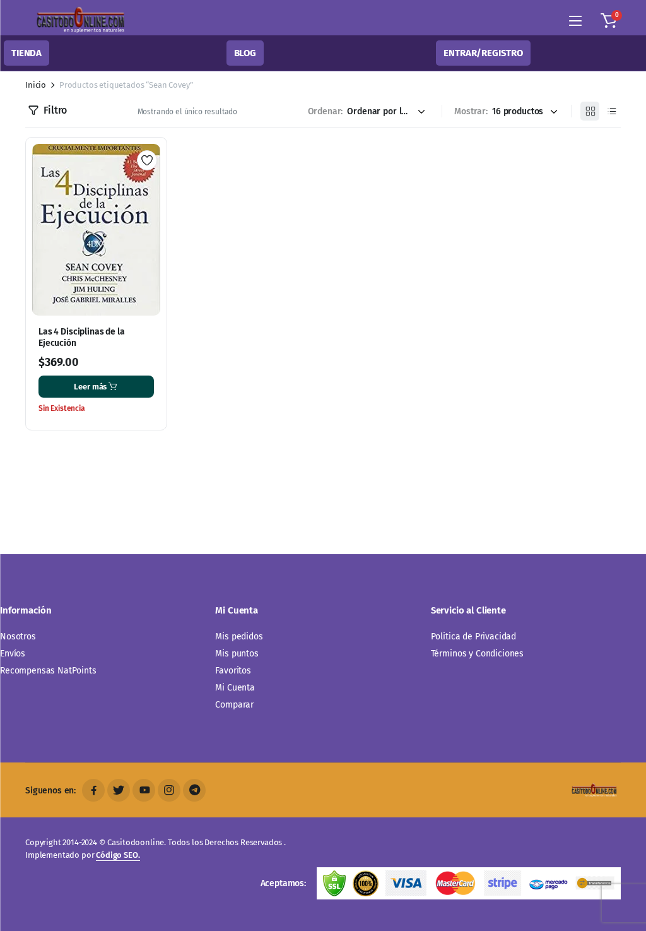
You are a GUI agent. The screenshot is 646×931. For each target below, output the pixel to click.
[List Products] (611, 111)
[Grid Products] (589, 111)
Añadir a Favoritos (147, 160)
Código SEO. (117, 855)
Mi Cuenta (235, 687)
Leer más (90, 386)
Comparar (234, 704)
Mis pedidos (238, 636)
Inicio (35, 85)
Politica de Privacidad (473, 636)
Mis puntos (236, 653)
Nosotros (18, 636)
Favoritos (233, 670)
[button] (609, 21)
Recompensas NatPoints (48, 670)
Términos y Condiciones (477, 653)
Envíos (12, 653)
